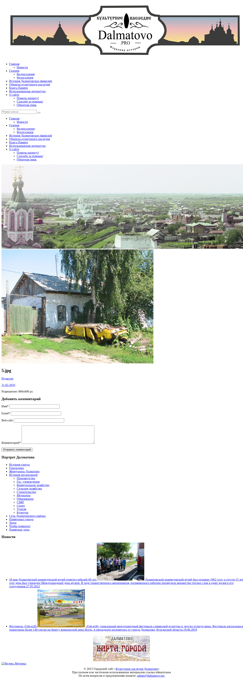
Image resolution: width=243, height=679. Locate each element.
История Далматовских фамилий (30, 81)
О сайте (14, 94)
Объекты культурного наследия (29, 84)
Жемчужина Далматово (24, 471)
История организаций (23, 474)
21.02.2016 (8, 385)
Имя (5, 406)
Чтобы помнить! (19, 526)
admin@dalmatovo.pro (151, 675)
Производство (26, 478)
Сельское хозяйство (29, 488)
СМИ (20, 502)
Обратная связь (26, 105)
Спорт (21, 505)
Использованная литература (27, 91)
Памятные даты (19, 529)
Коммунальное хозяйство (33, 485)
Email (6, 413)
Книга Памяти (18, 87)
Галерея (14, 70)
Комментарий (11, 442)
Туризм (21, 509)
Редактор (7, 378)
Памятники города (21, 519)
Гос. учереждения (28, 481)
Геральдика (16, 468)
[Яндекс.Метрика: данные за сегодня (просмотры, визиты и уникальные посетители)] (14, 663)
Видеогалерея (26, 74)
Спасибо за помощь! (30, 101)
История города (19, 464)
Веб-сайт (7, 420)
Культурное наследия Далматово (137, 668)
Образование (25, 498)
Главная (14, 64)
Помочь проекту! (28, 98)
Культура (22, 512)
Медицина (23, 495)
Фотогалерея (25, 77)
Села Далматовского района (27, 516)
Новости (22, 67)
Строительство (26, 492)
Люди (13, 522)
